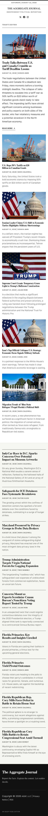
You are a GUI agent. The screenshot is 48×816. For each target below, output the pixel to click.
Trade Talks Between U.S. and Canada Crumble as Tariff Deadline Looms (17, 65)
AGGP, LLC (26, 796)
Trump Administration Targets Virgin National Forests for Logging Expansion (20, 562)
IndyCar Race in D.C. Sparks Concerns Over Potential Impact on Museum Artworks (19, 456)
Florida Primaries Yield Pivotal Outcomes (16, 664)
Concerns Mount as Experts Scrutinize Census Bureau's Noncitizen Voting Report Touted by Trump (18, 598)
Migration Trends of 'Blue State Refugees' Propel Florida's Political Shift (20, 406)
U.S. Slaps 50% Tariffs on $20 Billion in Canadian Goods (15, 167)
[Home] (24, 8)
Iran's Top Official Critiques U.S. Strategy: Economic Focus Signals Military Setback (21, 352)
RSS (11, 800)
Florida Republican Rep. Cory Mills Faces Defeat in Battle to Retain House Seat (18, 700)
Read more (7, 128)
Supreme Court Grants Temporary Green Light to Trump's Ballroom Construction (21, 285)
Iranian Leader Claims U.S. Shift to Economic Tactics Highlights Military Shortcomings (23, 224)
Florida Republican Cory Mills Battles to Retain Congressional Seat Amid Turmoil (22, 734)
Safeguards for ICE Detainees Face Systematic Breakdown (19, 492)
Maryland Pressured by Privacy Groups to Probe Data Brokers (21, 526)
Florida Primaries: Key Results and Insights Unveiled (19, 636)
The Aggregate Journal (19, 772)
